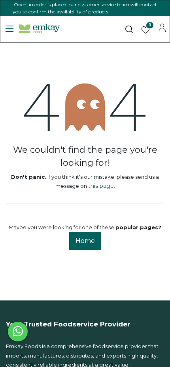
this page (101, 185)
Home (85, 241)
